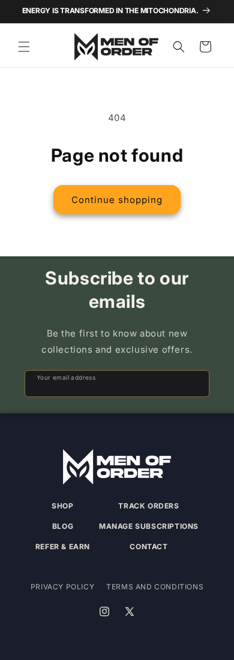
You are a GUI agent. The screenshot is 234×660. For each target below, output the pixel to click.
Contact (148, 546)
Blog (62, 526)
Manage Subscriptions (149, 526)
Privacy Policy (62, 586)
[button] (24, 47)
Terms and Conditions (154, 586)
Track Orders (148, 505)
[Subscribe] (195, 384)
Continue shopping (117, 199)
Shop (62, 505)
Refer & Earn (62, 546)
